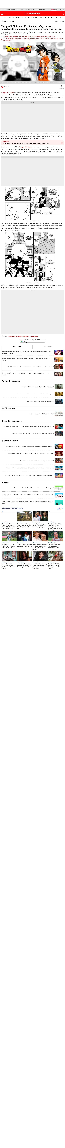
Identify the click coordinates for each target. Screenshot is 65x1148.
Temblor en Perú (40, 9)
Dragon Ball (26, 336)
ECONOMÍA (23, 17)
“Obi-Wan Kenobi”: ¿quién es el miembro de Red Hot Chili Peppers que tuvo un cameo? (31, 366)
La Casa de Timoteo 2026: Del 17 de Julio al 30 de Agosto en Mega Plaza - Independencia (30, 468)
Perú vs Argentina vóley (10, 9)
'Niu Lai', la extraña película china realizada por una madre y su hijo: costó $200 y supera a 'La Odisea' (26, 359)
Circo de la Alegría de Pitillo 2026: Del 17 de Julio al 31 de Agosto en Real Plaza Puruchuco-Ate (29, 475)
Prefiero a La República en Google (32, 341)
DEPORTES (46, 17)
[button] (2, 14)
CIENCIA (40, 17)
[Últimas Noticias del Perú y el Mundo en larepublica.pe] (32, 13)
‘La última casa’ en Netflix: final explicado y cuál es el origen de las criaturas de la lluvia (29, 37)
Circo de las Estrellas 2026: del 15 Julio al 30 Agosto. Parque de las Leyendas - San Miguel (30, 446)
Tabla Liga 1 (21, 9)
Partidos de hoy (30, 9)
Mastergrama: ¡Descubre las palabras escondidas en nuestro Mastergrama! (34, 488)
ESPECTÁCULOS (54, 17)
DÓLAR (61, 17)
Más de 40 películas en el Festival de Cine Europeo (40, 401)
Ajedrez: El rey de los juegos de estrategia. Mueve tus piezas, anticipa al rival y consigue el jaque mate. (27, 502)
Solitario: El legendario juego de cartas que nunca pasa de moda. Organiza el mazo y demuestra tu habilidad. (27, 495)
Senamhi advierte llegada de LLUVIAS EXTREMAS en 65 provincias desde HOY (33, 433)
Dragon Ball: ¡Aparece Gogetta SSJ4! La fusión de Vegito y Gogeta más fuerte (26, 143)
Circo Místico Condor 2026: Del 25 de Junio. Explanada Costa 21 (37, 460)
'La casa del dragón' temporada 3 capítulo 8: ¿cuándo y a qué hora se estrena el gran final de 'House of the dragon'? (33, 39)
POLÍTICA (11, 17)
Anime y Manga (34, 336)
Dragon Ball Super (7, 93)
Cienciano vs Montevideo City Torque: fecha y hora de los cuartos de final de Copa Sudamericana (28, 426)
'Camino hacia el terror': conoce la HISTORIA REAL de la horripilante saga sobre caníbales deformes (26, 374)
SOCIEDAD (29, 17)
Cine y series (8, 21)
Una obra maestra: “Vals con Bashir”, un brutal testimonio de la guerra (35, 394)
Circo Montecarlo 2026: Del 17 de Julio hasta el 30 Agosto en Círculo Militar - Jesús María (30, 453)
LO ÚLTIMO (5, 17)
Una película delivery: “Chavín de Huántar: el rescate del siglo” (37, 386)
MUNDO (35, 17)
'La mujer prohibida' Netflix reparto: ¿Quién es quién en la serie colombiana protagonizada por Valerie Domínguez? (27, 352)
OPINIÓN (17, 17)
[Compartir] (61, 86)
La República (8, 86)
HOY (1, 9)
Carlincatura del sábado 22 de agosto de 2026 (42, 413)
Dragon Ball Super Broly (15, 336)
